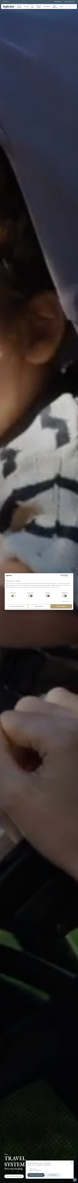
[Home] (8, 6)
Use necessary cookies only (16, 606)
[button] (67, 6)
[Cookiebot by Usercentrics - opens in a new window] (61, 575)
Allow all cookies (61, 606)
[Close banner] (71, 575)
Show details (65, 601)
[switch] (30, 596)
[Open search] (70, 6)
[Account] (73, 6)
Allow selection (39, 606)
